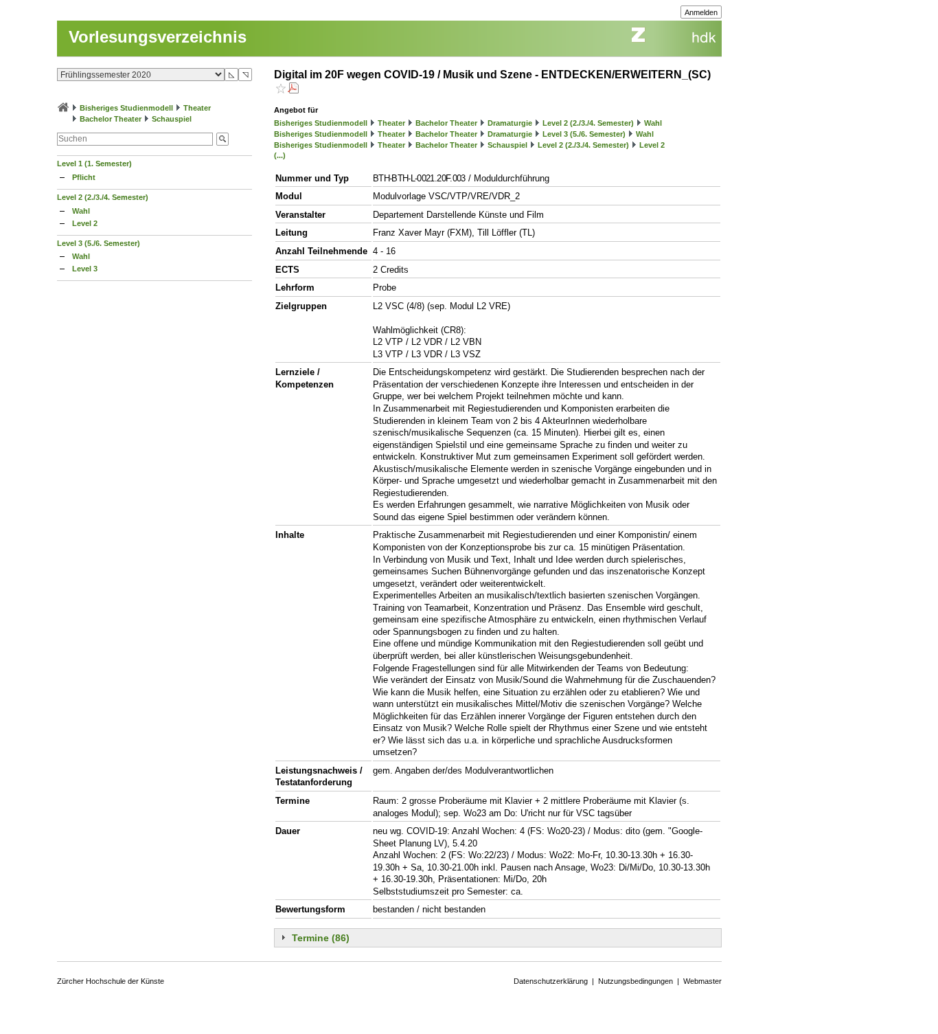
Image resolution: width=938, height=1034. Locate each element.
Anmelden (701, 12)
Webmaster (702, 981)
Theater (197, 108)
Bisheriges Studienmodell (126, 108)
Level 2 (85, 223)
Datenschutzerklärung (551, 981)
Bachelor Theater (110, 119)
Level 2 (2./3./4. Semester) (102, 197)
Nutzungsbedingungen (635, 981)
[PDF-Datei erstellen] (293, 89)
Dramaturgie (510, 123)
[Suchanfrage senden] (222, 139)
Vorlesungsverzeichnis (158, 36)
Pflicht (83, 177)
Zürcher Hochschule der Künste (110, 981)
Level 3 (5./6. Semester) (98, 243)
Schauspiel (172, 119)
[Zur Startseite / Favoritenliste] (63, 108)
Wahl (81, 211)
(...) (280, 155)
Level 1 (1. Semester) (94, 163)
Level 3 (85, 269)
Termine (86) (321, 937)
